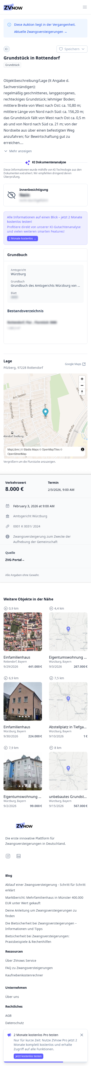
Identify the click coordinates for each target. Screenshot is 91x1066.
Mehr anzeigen (20, 151)
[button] (46, 412)
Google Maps (73, 364)
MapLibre (13, 449)
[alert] (45, 1045)
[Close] (82, 1035)
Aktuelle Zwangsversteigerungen (40, 32)
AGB (8, 1015)
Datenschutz (14, 1023)
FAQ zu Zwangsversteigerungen (29, 968)
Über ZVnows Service (20, 960)
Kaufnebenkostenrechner (24, 975)
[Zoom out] (82, 385)
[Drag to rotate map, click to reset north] (82, 392)
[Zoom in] (82, 379)
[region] (23, 631)
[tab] (16, 646)
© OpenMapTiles (49, 449)
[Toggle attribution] (82, 449)
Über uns (12, 997)
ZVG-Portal (15, 560)
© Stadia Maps (30, 449)
